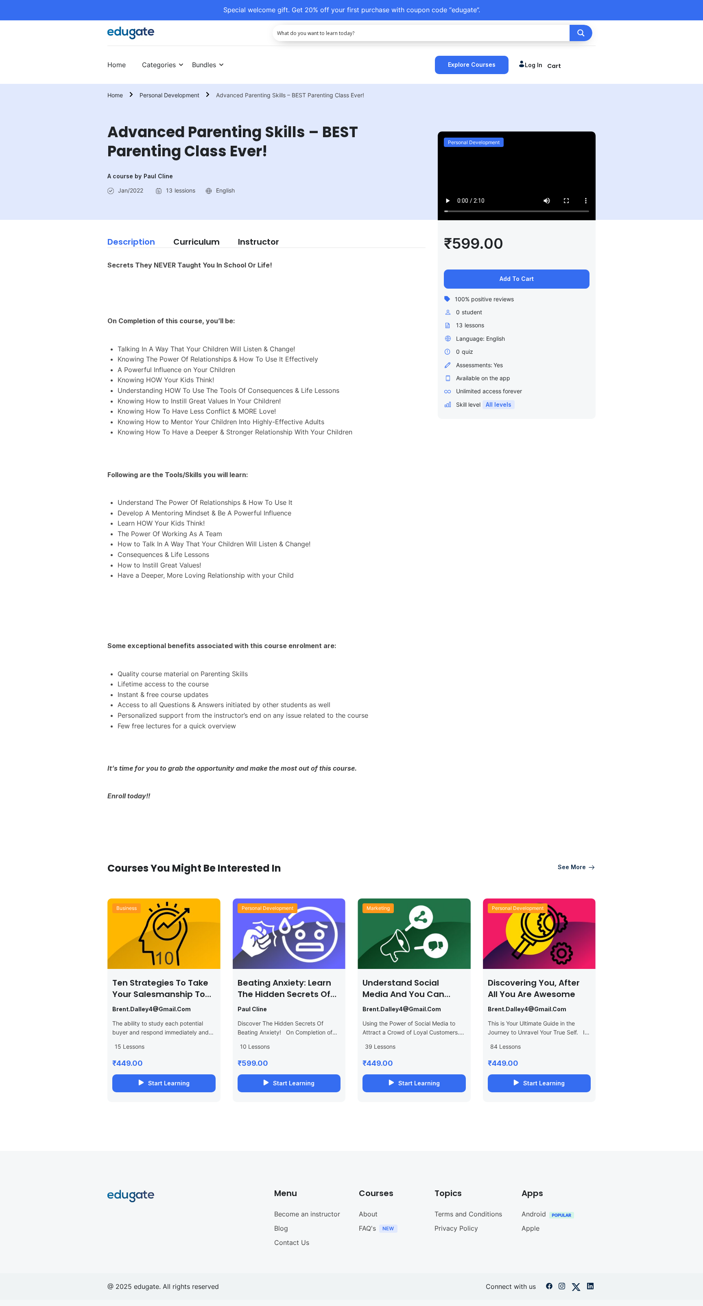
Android (534, 1214)
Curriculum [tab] (196, 242)
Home (116, 65)
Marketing (378, 908)
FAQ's (367, 1228)
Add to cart (517, 278)
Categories (159, 65)
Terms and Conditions (468, 1214)
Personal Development (169, 95)
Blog (281, 1228)
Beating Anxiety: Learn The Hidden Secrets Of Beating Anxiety (284, 994)
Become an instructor (307, 1214)
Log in (533, 64)
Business (126, 908)
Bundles (204, 65)
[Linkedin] (590, 1288)
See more (572, 866)
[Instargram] (562, 1288)
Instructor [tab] (258, 242)
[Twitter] (576, 1288)
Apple (530, 1228)
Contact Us (291, 1242)
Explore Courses (472, 64)
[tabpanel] (266, 539)
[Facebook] (549, 1288)
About (368, 1214)
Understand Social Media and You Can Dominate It (403, 994)
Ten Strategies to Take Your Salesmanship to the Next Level (160, 994)
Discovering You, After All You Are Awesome (534, 988)
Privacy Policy (456, 1228)
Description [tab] (131, 242)
